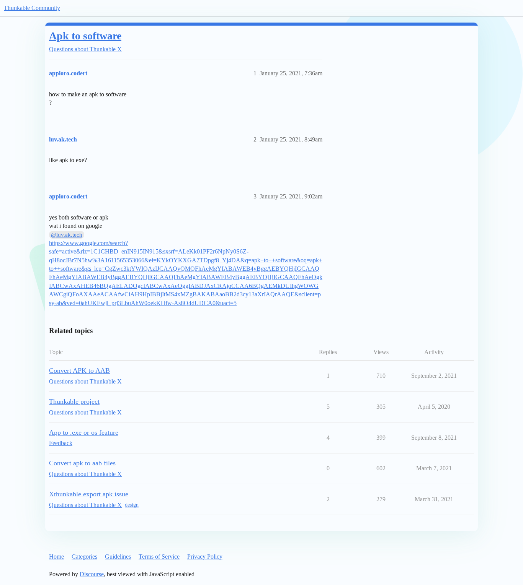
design (132, 505)
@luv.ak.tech (66, 235)
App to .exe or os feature (83, 432)
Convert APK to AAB (79, 370)
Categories (84, 556)
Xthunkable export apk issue (88, 494)
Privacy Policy (204, 556)
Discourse (92, 574)
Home (56, 556)
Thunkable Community (32, 8)
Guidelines (118, 556)
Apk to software (85, 36)
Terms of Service (159, 556)
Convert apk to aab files (82, 463)
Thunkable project (74, 401)
